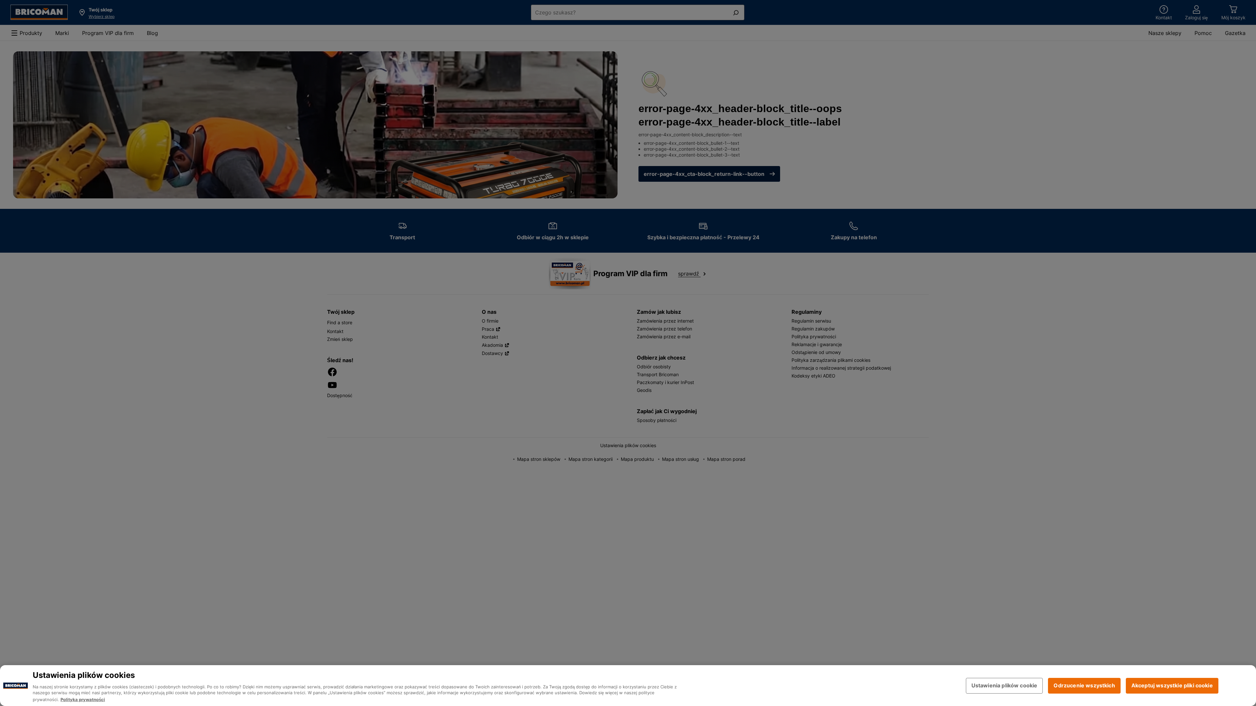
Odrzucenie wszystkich (1084, 685)
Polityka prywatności (83, 699)
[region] (628, 685)
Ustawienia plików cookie (1004, 685)
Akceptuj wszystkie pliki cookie (1172, 685)
